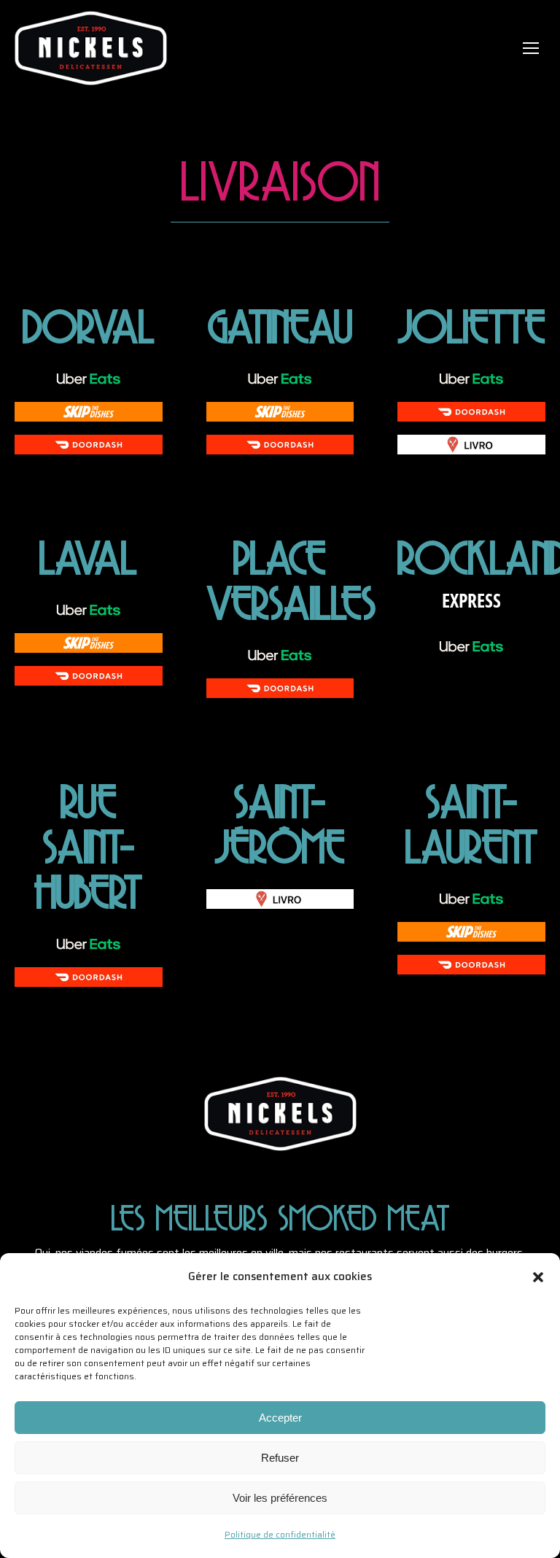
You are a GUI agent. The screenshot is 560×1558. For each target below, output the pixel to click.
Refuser (280, 1458)
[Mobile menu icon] (530, 48)
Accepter (280, 1417)
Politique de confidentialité (280, 1534)
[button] (538, 1277)
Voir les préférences (280, 1498)
